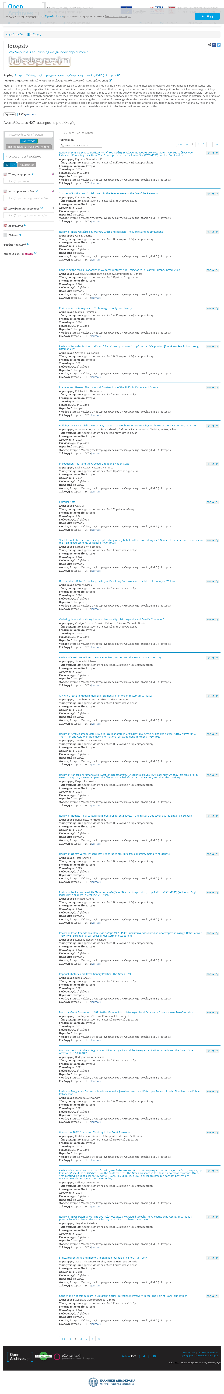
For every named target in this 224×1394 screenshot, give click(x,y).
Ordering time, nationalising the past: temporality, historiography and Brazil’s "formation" (111, 619)
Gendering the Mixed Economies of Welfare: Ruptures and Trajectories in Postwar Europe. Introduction (119, 270)
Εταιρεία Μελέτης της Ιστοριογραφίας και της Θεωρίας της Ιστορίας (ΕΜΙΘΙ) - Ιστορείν (65, 75)
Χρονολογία (15, 225)
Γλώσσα (13, 235)
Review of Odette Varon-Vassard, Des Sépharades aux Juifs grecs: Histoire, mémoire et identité (114, 853)
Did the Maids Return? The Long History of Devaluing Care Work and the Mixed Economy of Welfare (117, 581)
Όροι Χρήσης (187, 1355)
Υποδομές (18, 253)
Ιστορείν (19, 45)
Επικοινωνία (189, 1352)
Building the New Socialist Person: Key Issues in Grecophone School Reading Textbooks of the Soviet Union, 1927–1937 (128, 425)
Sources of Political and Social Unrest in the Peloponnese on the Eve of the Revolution (109, 193)
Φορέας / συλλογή (15, 244)
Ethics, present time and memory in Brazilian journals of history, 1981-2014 (103, 1257)
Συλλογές (35, 34)
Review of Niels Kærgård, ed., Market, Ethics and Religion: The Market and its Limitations (111, 231)
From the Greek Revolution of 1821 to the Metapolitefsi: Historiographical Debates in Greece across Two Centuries (126, 1012)
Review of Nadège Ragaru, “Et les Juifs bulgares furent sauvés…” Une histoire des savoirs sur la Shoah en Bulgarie (125, 815)
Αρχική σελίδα (14, 34)
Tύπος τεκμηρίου (19, 174)
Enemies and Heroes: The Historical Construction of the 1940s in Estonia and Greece (108, 387)
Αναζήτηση (28, 141)
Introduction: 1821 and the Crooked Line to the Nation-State (94, 463)
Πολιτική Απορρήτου (208, 1352)
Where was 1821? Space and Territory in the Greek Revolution (95, 1132)
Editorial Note (67, 502)
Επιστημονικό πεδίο (21, 191)
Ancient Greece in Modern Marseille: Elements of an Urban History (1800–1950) (105, 695)
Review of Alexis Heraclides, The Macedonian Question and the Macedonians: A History (110, 657)
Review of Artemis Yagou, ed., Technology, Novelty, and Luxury (95, 308)
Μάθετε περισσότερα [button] (118, 16)
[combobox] (81, 145)
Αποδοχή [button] (207, 16)
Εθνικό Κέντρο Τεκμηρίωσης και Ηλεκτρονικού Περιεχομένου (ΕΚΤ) (69, 80)
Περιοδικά (10, 114)
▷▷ (216, 144)
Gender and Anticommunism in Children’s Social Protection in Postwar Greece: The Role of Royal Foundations (123, 1295)
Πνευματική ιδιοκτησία (206, 1355)
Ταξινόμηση (66, 140)
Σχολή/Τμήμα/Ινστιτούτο (24, 208)
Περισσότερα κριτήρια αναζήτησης (28, 146)
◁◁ (180, 144)
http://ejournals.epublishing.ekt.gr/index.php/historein (48, 52)
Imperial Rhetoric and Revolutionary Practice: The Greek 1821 (95, 974)
